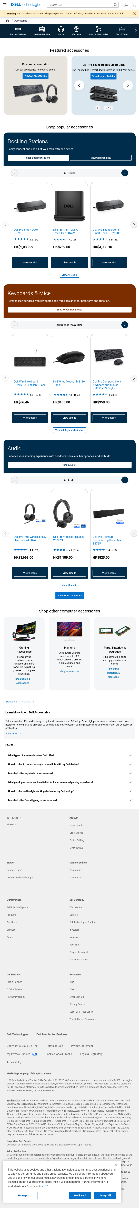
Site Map (11, 824)
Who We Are (76, 907)
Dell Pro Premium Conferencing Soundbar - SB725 (107, 540)
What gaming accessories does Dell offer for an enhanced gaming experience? (50, 782)
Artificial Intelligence (17, 907)
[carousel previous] (79, 85)
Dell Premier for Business (51, 1034)
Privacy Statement (82, 1046)
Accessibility (14, 1062)
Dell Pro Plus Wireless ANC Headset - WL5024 (30, 538)
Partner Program (16, 996)
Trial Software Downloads (83, 1019)
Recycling (75, 944)
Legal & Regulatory (91, 1054)
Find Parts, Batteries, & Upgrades (113, 672)
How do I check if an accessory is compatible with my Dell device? (43, 764)
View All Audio (69, 585)
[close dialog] (135, 14)
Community (76, 870)
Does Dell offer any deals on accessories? (30, 773)
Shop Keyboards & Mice (69, 309)
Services (11, 929)
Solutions (12, 922)
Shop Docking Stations (38, 157)
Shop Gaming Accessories (22, 681)
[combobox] (83, 5)
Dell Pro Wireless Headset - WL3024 (69, 538)
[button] (126, 5)
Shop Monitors (68, 671)
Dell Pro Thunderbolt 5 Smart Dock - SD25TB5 (106, 231)
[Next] (134, 224)
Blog (72, 982)
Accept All (105, 1195)
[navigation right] (136, 31)
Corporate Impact (79, 952)
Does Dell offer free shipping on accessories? (32, 800)
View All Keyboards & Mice (69, 430)
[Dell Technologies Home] (26, 5)
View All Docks (69, 275)
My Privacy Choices (19, 1054)
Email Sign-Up (77, 996)
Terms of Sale (54, 1046)
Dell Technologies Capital (82, 922)
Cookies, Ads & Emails (58, 1054)
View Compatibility (101, 157)
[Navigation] (5, 5)
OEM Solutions (14, 989)
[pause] (97, 107)
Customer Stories (79, 959)
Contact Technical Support (21, 877)
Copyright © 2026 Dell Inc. (22, 1046)
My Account (76, 825)
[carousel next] (128, 85)
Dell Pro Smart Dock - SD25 (26, 231)
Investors (74, 929)
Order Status (76, 832)
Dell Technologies (17, 1034)
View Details (30, 262)
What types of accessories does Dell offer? (31, 755)
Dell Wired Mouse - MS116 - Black (69, 383)
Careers (74, 914)
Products (11, 914)
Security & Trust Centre (81, 1011)
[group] (104, 85)
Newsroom (75, 937)
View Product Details (103, 76)
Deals (10, 937)
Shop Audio (69, 465)
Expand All (11, 701)
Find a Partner (14, 982)
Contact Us (75, 877)
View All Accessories (35, 76)
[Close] (116, 1164)
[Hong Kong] (7, 21)
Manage (22, 1195)
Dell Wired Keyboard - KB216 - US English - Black (29, 383)
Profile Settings (77, 840)
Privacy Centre (77, 1004)
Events (73, 989)
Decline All (80, 1195)
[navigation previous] (14, 172)
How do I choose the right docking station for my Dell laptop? (41, 791)
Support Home (14, 870)
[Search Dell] (115, 4)
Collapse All (28, 701)
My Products (76, 847)
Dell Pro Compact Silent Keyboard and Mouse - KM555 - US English (107, 385)
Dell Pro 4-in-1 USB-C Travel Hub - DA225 (65, 231)
